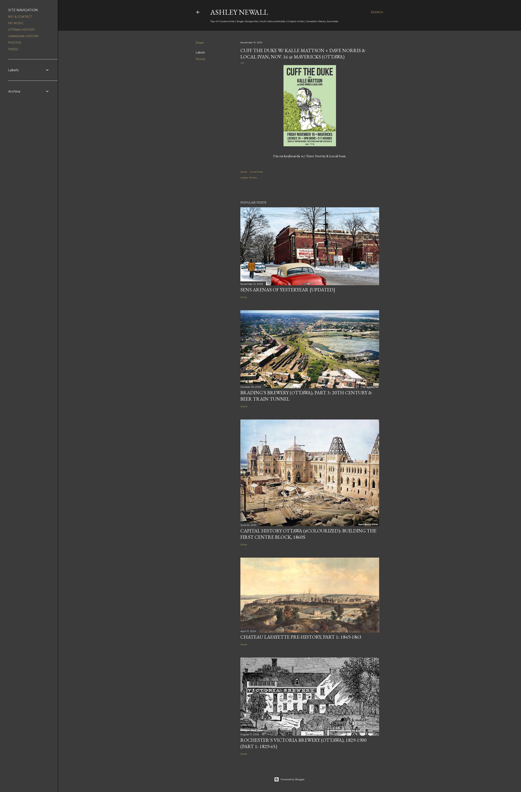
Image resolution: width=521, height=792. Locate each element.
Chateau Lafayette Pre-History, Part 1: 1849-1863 (300, 637)
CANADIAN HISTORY (23, 36)
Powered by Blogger (293, 779)
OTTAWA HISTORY (21, 30)
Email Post (256, 171)
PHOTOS (14, 43)
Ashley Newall (239, 12)
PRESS (13, 49)
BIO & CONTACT (20, 17)
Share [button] (200, 43)
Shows (200, 59)
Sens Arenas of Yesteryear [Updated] (287, 289)
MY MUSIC (16, 23)
